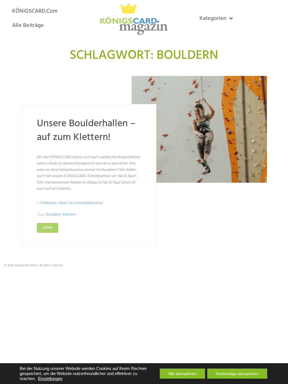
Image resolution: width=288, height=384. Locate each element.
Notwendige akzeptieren (237, 373)
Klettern (69, 214)
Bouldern (53, 214)
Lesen (47, 227)
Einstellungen (50, 378)
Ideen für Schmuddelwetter (80, 203)
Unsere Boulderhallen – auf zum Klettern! (86, 130)
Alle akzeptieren (182, 373)
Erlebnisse (48, 203)
